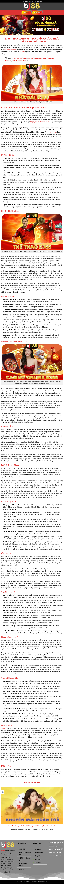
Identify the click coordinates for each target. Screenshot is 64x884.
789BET (22, 52)
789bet (19, 58)
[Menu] (2, 6)
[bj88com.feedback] (32, 6)
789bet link (51, 58)
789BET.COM (51, 132)
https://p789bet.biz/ (40, 58)
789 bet (13, 58)
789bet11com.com (10, 49)
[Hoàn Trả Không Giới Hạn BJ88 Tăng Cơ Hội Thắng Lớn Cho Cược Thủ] (32, 823)
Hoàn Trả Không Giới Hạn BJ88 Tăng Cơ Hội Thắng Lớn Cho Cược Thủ (32, 826)
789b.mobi (7, 61)
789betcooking (16, 61)
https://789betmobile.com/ (40, 122)
